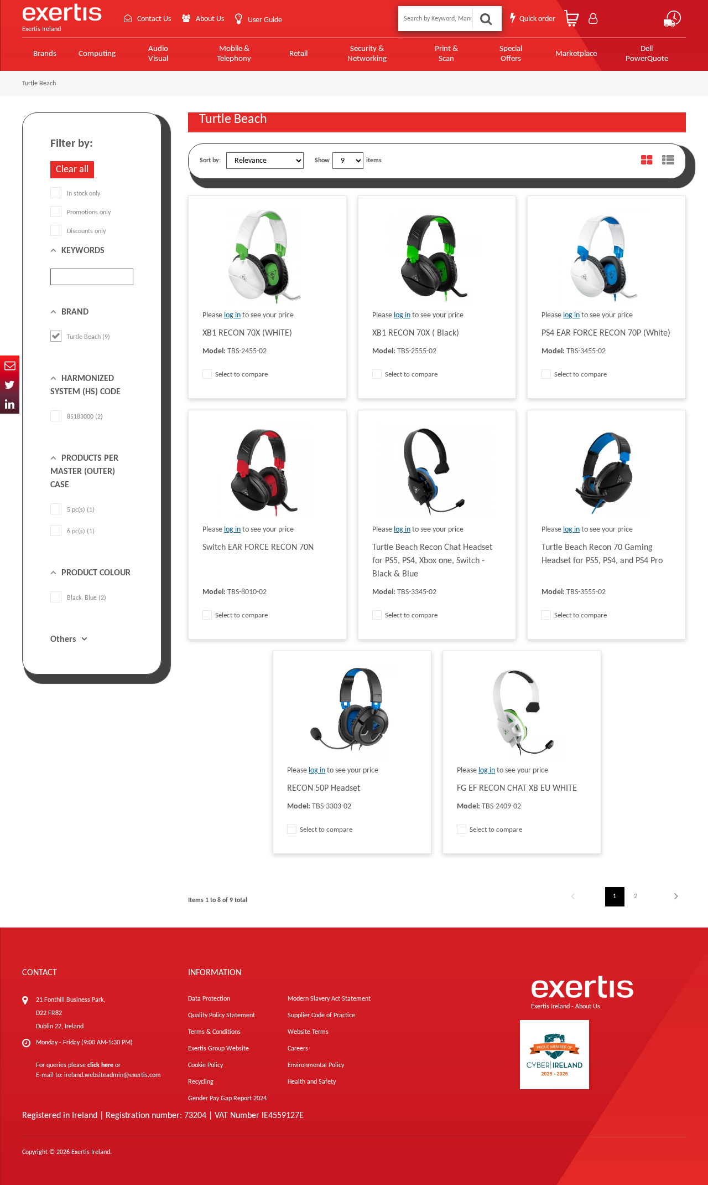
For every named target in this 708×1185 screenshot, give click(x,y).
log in (232, 315)
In (9, 404)
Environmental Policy (316, 1065)
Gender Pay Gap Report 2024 (227, 1098)
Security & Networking (367, 54)
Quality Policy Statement (221, 1015)
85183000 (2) (85, 417)
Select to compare (241, 374)
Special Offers (510, 54)
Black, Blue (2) (86, 598)
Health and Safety (312, 1082)
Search (485, 18)
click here (100, 1065)
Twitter (9, 384)
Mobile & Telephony (234, 54)
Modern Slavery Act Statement (329, 999)
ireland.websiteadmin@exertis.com (112, 1075)
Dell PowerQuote (647, 54)
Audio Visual (158, 54)
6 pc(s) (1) (81, 531)
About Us (210, 19)
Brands (44, 54)
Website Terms (308, 1032)
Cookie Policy (205, 1065)
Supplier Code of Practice (321, 1015)
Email (9, 365)
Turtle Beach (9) (88, 337)
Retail (298, 54)
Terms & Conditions (214, 1032)
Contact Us (154, 19)
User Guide (265, 20)
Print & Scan (446, 54)
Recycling (201, 1082)
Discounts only (86, 231)
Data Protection (209, 999)
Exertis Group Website (218, 1048)
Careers (298, 1048)
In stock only (83, 193)
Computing (97, 54)
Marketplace (576, 54)
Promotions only (89, 212)
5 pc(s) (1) (81, 510)
